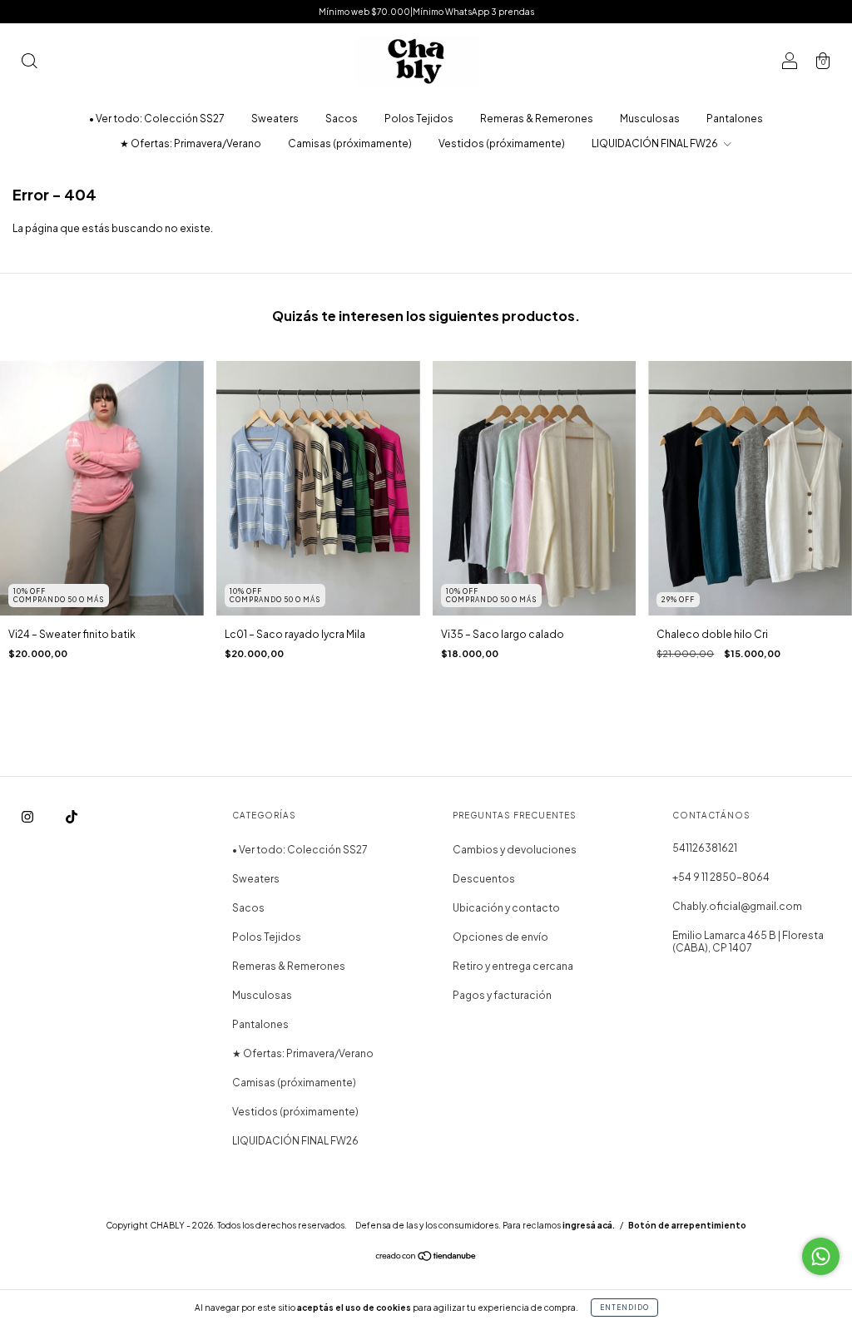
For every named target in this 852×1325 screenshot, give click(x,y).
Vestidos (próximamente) (501, 143)
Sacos (341, 118)
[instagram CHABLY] (28, 816)
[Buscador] (29, 63)
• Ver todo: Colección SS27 (157, 118)
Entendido (624, 1307)
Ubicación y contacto (506, 908)
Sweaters (275, 118)
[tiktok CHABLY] (72, 816)
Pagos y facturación (502, 995)
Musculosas (650, 118)
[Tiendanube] (426, 1258)
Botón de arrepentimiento (687, 1225)
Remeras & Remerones (536, 118)
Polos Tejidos (418, 118)
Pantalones (734, 118)
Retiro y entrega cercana (513, 966)
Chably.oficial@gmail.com (737, 906)
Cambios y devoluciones (515, 849)
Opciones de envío (500, 937)
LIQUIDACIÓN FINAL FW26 (656, 143)
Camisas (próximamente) (350, 143)
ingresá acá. (588, 1225)
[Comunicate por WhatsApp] (821, 1256)
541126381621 (704, 848)
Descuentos (484, 879)
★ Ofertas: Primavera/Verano (190, 143)
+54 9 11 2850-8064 (721, 877)
